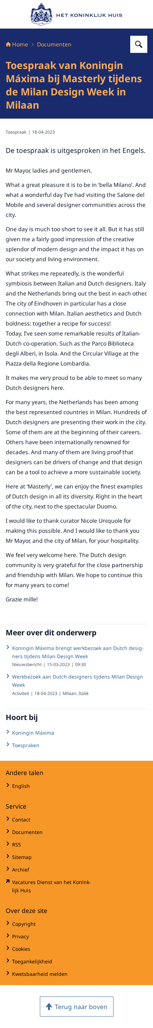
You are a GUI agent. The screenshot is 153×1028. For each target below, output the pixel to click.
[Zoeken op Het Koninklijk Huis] (138, 44)
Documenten (54, 44)
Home (20, 44)
